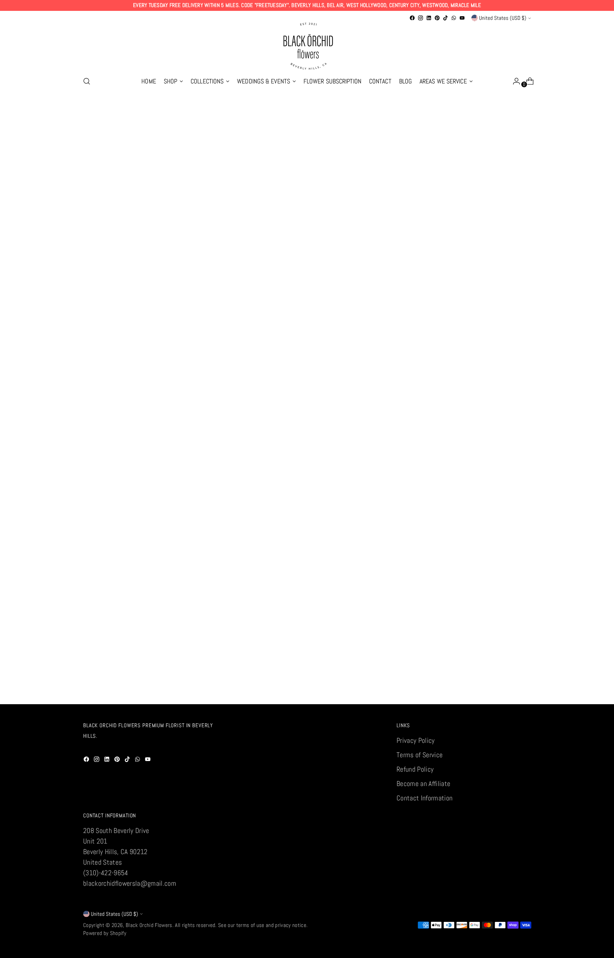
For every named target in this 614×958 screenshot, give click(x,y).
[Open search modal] (86, 81)
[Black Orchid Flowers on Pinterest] (437, 18)
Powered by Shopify (104, 933)
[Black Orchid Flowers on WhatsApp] (454, 18)
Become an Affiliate (423, 783)
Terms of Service (420, 754)
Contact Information (425, 797)
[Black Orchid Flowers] (307, 46)
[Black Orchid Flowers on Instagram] (420, 18)
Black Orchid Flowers (149, 925)
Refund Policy (415, 769)
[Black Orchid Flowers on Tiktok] (445, 18)
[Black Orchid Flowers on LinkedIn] (429, 18)
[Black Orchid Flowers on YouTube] (462, 18)
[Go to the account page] (514, 81)
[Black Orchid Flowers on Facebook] (412, 18)
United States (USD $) (502, 17)
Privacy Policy (416, 740)
